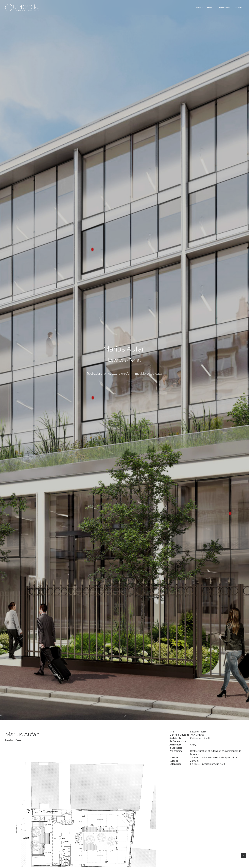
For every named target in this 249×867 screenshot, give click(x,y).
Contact (239, 7)
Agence (199, 7)
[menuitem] (200, 7)
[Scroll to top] (243, 855)
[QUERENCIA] (21, 7)
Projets (211, 7)
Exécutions (224, 7)
